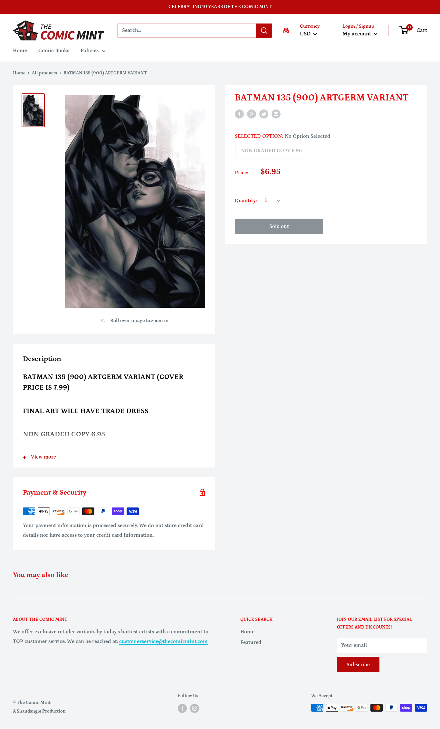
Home (19, 73)
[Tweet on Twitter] (263, 114)
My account (357, 34)
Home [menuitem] (20, 50)
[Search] (264, 31)
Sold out (279, 226)
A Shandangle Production (39, 711)
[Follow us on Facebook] (182, 708)
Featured (251, 642)
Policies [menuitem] (90, 50)
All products (44, 73)
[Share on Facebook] (239, 114)
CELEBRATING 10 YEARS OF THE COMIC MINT (220, 6)
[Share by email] (276, 114)
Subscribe (358, 664)
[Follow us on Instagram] (194, 708)
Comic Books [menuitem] (53, 50)
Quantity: (246, 201)
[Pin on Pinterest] (251, 114)
